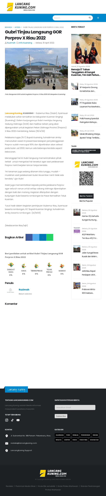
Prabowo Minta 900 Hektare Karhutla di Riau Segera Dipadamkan (88, 291)
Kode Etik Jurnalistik (46, 486)
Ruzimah (11, 42)
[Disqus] (36, 342)
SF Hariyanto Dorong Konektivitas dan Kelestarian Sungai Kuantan (88, 89)
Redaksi (9, 486)
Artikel (17, 27)
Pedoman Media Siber (26, 486)
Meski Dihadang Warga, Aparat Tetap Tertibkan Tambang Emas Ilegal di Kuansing (90, 136)
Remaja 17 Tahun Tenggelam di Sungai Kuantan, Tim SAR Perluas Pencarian (85, 72)
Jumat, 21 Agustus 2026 (80, 66)
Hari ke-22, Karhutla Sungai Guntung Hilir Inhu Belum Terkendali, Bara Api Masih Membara (90, 218)
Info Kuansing (25, 42)
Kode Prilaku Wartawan (68, 486)
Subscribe (61, 416)
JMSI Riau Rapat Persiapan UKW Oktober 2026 (89, 273)
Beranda (8, 27)
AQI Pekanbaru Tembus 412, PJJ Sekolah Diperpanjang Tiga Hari (90, 236)
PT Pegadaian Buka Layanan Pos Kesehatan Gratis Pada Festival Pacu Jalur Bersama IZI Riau (90, 105)
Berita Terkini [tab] (86, 196)
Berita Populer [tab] (86, 201)
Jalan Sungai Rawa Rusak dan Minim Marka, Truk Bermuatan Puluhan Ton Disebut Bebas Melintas (90, 254)
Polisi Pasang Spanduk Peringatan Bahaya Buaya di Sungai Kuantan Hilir (89, 120)
